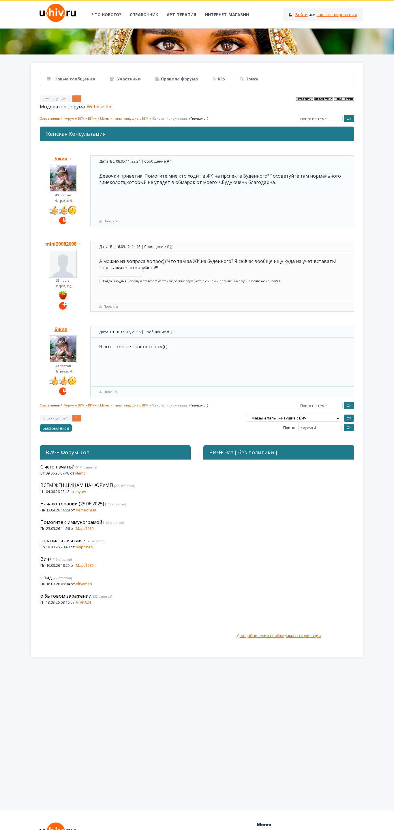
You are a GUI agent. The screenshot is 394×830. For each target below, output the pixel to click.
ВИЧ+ (92, 118)
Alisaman (84, 583)
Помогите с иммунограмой (71, 522)
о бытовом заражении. (66, 596)
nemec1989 (86, 510)
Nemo (80, 473)
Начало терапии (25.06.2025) (72, 503)
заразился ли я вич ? (63, 540)
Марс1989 (84, 528)
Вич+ (46, 559)
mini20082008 (60, 244)
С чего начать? (57, 467)
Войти (301, 14)
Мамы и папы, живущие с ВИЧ (124, 118)
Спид (46, 577)
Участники (128, 79)
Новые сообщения (74, 79)
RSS (221, 79)
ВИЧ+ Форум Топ (68, 452)
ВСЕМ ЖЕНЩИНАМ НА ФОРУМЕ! (76, 485)
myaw (81, 491)
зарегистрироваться (337, 14)
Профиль (111, 221)
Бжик (61, 158)
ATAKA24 (83, 602)
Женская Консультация (170, 118)
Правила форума (179, 79)
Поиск (252, 79)
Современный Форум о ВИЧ (62, 118)
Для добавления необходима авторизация (279, 635)
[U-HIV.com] (197, 41)
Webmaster (99, 106)
